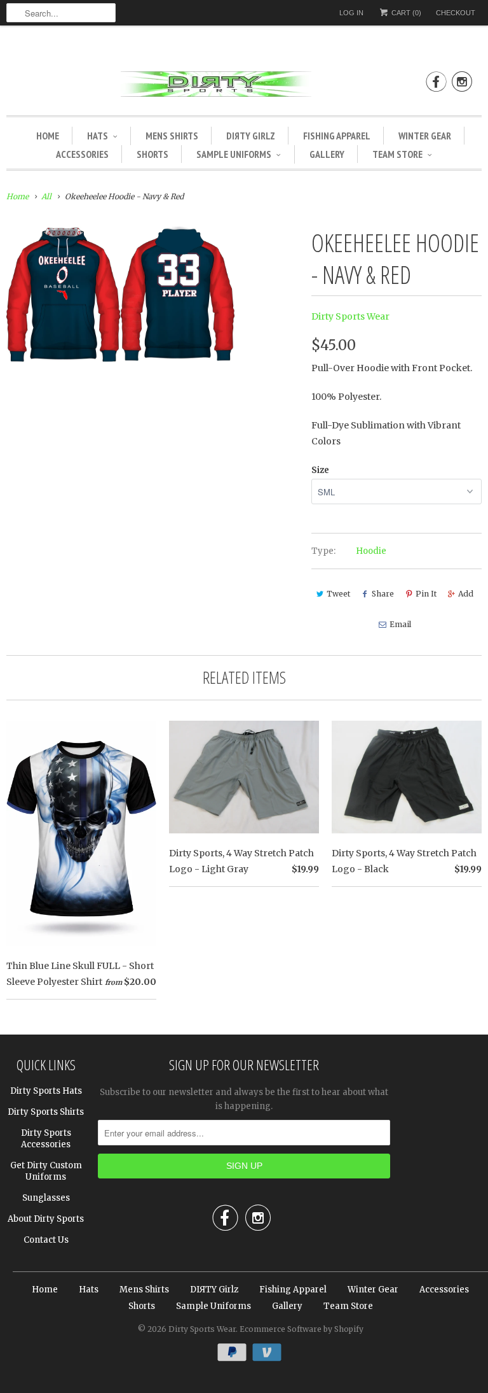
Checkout (455, 13)
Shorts (152, 154)
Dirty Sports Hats (46, 1090)
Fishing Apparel (336, 135)
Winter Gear (424, 135)
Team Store (397, 154)
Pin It (426, 593)
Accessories (82, 154)
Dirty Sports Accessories (46, 1139)
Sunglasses (46, 1197)
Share (383, 593)
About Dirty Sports (46, 1218)
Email (400, 624)
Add (465, 593)
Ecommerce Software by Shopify (301, 1329)
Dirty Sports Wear (350, 316)
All (46, 196)
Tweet (338, 593)
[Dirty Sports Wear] (244, 86)
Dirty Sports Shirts (46, 1112)
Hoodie (371, 551)
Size (320, 470)
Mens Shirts (172, 135)
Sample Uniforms (233, 154)
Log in (351, 13)
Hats (97, 135)
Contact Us (46, 1239)
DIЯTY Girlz (250, 135)
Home (47, 135)
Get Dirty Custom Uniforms (46, 1171)
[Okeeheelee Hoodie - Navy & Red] (120, 294)
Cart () (405, 13)
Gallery (326, 154)
